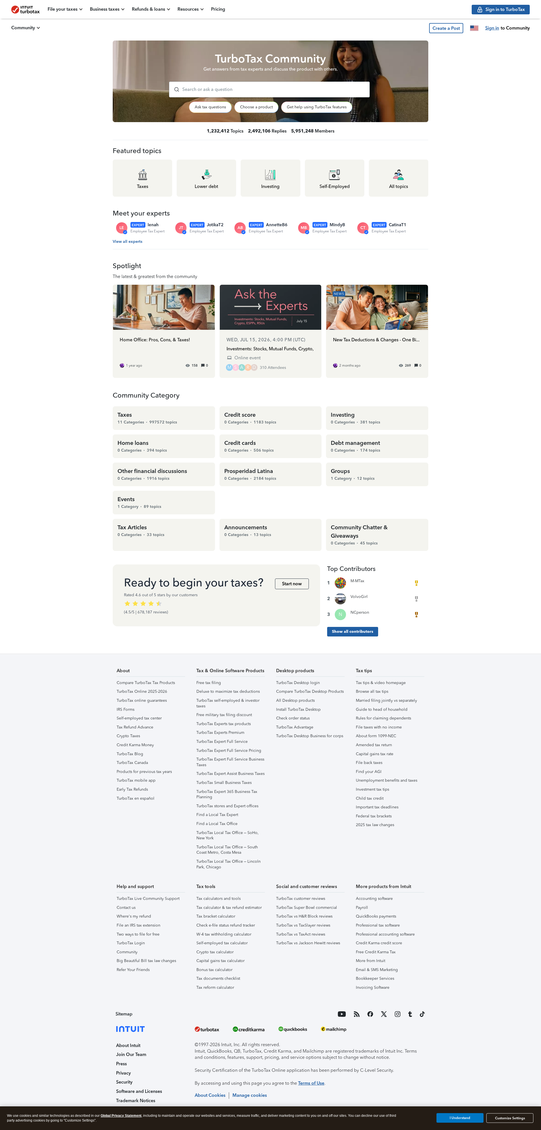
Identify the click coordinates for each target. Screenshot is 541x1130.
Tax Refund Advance (135, 727)
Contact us (126, 907)
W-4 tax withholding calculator (223, 934)
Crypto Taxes (128, 736)
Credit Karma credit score (379, 943)
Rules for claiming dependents (383, 718)
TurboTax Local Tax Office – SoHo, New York (227, 835)
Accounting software (374, 898)
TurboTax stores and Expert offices (227, 806)
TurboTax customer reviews (300, 898)
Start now (292, 583)
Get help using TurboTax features (317, 107)
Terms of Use (311, 1083)
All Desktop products (295, 700)
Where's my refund (134, 916)
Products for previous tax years (144, 771)
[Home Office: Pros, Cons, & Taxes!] (164, 331)
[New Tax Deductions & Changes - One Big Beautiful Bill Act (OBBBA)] (377, 331)
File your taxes (62, 9)
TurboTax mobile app (136, 780)
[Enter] (174, 89)
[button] (446, 28)
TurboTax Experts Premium (220, 732)
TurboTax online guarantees (142, 700)
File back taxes (369, 762)
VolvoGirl (359, 596)
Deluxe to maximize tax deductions (228, 691)
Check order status (293, 718)
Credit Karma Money (135, 745)
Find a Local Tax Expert (217, 814)
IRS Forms (125, 709)
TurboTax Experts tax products (223, 723)
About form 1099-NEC (376, 736)
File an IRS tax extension (138, 925)
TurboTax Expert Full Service (222, 741)
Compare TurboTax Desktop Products (310, 691)
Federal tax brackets (374, 816)
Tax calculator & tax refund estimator (229, 907)
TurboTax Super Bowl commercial (306, 907)
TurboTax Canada (132, 762)
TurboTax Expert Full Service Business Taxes (230, 762)
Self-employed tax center (139, 718)
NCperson (360, 612)
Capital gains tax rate (374, 754)
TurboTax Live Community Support (148, 898)
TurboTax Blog (130, 754)
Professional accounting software (385, 934)
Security (124, 1082)
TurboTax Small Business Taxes (224, 782)
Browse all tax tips (372, 691)
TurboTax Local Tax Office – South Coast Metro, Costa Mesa (227, 850)
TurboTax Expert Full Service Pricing (228, 750)
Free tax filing (208, 682)
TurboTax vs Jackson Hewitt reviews (308, 943)
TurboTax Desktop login (298, 682)
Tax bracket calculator (215, 916)
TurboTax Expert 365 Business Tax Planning (226, 794)
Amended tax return (374, 745)
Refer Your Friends (133, 969)
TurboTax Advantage (294, 727)
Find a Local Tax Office (217, 823)
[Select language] (474, 28)
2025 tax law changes (375, 824)
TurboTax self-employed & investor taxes (228, 703)
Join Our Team (131, 1054)
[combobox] (269, 89)
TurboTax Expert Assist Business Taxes (230, 773)
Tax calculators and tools (218, 898)
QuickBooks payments (376, 916)
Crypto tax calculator (215, 952)
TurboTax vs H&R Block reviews (304, 916)
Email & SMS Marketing (377, 969)
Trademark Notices (135, 1100)
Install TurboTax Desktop (298, 709)
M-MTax (357, 581)
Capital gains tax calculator (220, 960)
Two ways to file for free (138, 934)
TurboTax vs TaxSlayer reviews (303, 925)
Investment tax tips (372, 789)
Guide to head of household (381, 709)
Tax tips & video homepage (381, 682)
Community (23, 27)
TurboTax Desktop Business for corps (309, 736)
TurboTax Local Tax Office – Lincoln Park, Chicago (228, 864)
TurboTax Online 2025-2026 (142, 691)
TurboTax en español (135, 798)
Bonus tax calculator (214, 969)
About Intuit (128, 1045)
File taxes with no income (379, 727)
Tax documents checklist (218, 978)
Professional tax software (378, 925)
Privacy (123, 1073)
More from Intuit (370, 960)
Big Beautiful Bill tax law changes (146, 960)
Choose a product (256, 107)
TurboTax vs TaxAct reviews (300, 934)
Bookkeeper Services (375, 978)
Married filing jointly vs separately (386, 700)
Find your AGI (369, 771)
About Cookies (210, 1095)
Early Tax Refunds (132, 789)
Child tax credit (369, 798)
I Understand (460, 1118)
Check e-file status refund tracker (225, 925)
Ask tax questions (210, 107)
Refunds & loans (148, 9)
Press (121, 1063)
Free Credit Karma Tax (376, 952)
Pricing (218, 9)
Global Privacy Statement (121, 1116)
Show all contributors (352, 631)
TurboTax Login (131, 943)
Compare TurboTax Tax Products (146, 682)
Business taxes (104, 9)
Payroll (362, 907)
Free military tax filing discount (224, 714)
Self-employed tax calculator (222, 943)
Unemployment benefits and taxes (386, 780)
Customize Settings (510, 1118)
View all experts (127, 241)
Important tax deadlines (377, 807)
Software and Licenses (139, 1091)
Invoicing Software (372, 987)
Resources (188, 9)
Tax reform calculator (215, 987)
